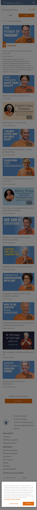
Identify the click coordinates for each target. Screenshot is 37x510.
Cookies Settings (14, 503)
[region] (19, 494)
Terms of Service (16, 499)
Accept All (28, 503)
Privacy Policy (8, 499)
